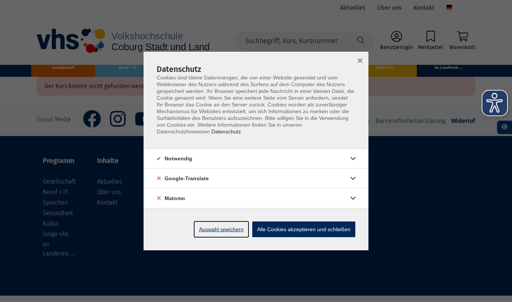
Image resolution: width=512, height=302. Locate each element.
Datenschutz (226, 132)
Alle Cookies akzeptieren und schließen (303, 229)
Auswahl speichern (221, 229)
